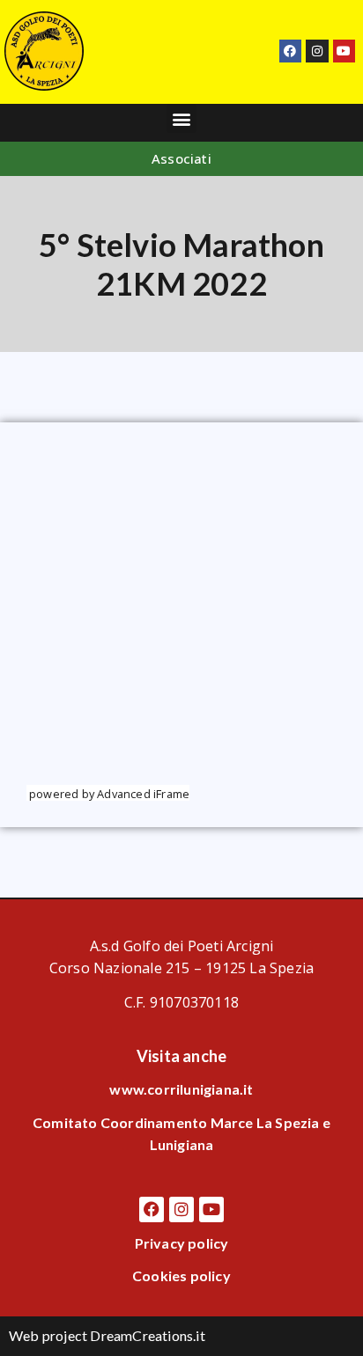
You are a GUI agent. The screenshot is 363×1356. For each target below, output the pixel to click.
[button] (181, 118)
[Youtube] (344, 51)
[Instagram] (317, 51)
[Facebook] (290, 51)
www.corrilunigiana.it (181, 1089)
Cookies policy (181, 1275)
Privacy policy (182, 1243)
